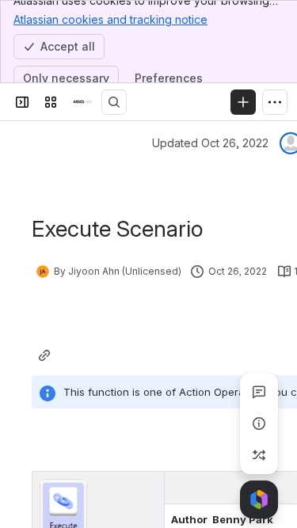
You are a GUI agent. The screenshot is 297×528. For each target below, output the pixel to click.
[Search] (114, 102)
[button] (148, 488)
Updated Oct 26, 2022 (210, 143)
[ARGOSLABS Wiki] (82, 102)
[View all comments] (259, 392)
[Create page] (259, 455)
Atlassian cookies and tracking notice (110, 19)
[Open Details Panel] (259, 423)
